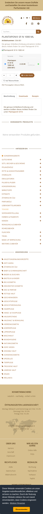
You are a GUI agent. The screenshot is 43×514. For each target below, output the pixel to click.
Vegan (6, 374)
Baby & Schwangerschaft (15, 271)
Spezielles (8, 358)
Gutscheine (7, 159)
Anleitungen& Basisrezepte (16, 259)
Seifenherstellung (10, 213)
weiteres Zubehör (10, 244)
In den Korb (28, 75)
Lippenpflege (9, 332)
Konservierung (9, 186)
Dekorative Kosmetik (13, 286)
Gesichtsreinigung (12, 305)
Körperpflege (10, 328)
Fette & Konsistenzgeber (13, 171)
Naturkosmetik (11, 343)
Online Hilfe (32, 450)
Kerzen (5, 221)
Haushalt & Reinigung (14, 320)
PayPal (32, 478)
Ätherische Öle (8, 198)
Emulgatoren (8, 179)
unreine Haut (10, 370)
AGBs (11, 467)
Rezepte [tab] (35, 96)
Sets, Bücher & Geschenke (13, 163)
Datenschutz (11, 471)
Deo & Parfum (10, 290)
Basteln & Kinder (11, 278)
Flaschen (6, 232)
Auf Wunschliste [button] (12, 80)
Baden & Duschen (12, 274)
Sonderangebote (12, 156)
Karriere (11, 448)
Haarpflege (9, 309)
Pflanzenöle (7, 167)
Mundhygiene (10, 339)
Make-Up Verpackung (11, 240)
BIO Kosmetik (10, 282)
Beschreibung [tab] (9, 96)
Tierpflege (8, 362)
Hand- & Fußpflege (12, 313)
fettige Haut (9, 293)
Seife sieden (9, 347)
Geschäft (10, 452)
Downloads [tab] (23, 96)
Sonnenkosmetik (11, 355)
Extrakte (6, 194)
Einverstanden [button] (21, 509)
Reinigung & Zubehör (11, 224)
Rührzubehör (8, 228)
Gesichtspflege (10, 301)
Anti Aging (8, 263)
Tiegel (4, 236)
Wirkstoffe (7, 190)
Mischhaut (9, 336)
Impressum (11, 456)
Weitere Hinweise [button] (17, 503)
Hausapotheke (10, 316)
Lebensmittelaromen (11, 205)
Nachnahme (32, 471)
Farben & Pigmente (10, 217)
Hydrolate (6, 175)
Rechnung (32, 467)
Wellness (8, 378)
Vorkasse (32, 474)
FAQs (32, 454)
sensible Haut (10, 351)
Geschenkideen (11, 297)
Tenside (5, 209)
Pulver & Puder (8, 182)
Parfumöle (7, 201)
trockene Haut (11, 366)
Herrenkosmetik (11, 324)
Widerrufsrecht (10, 474)
